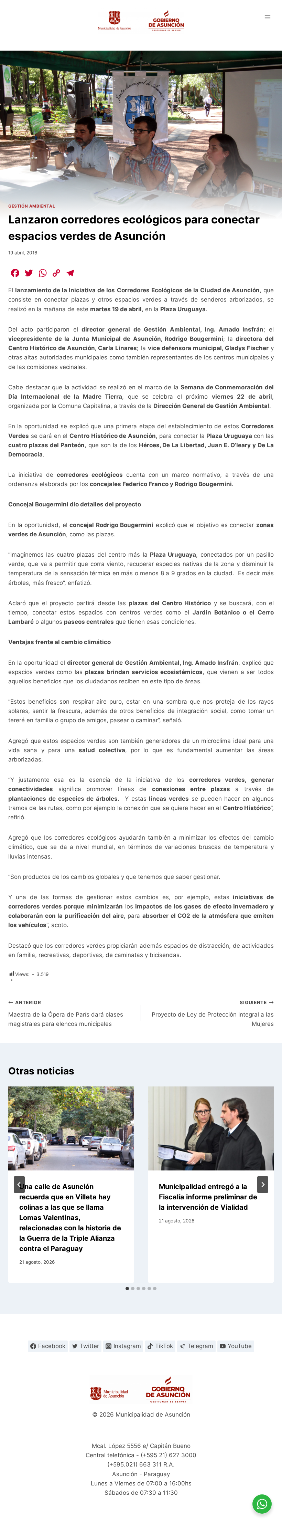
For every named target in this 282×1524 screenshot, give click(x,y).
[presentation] (71, 1128)
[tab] (127, 1288)
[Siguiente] (262, 1184)
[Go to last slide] (19, 1184)
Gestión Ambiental (31, 206)
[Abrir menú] (267, 17)
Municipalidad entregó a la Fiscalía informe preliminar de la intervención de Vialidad (208, 1197)
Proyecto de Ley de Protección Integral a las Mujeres (213, 1013)
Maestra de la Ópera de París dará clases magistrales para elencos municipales (65, 1013)
